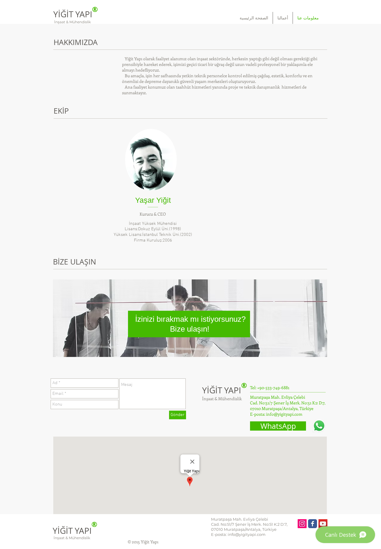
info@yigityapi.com (284, 414)
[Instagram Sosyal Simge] (302, 523)
